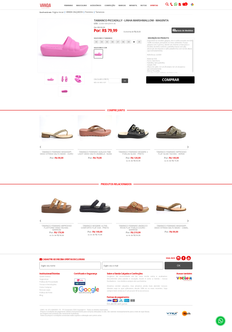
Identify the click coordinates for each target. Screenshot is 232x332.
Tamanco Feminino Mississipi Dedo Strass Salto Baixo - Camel (133, 227)
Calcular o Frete (101, 79)
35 (107, 42)
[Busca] (167, 4)
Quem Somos (44, 276)
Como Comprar (45, 287)
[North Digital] (186, 313)
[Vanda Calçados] (45, 4)
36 (112, 42)
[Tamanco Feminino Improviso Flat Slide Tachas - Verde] (133, 132)
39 (128, 42)
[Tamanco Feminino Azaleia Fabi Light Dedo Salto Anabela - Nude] (56, 132)
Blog (41, 295)
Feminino (68, 5)
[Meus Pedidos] (180, 4)
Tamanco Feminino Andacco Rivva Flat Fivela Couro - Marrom (95, 228)
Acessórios (95, 5)
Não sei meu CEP (100, 82)
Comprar (170, 79)
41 (139, 42)
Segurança (43, 279)
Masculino (81, 5)
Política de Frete (45, 292)
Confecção (110, 5)
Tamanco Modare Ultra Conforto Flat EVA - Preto (57, 227)
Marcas (122, 5)
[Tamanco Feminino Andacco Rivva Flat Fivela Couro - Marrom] (95, 206)
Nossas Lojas (44, 290)
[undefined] (65, 46)
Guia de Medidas (185, 30)
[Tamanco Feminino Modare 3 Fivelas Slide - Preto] (95, 132)
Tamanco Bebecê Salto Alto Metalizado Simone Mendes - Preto (171, 228)
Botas (144, 5)
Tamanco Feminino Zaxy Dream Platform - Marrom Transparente (171, 154)
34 (102, 42)
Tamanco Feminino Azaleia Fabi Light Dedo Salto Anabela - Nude (57, 153)
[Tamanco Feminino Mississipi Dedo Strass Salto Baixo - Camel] (133, 206)
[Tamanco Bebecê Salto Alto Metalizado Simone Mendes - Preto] (171, 206)
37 (118, 42)
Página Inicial (58, 12)
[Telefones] (171, 4)
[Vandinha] (192, 4)
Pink (98, 51)
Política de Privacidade (48, 282)
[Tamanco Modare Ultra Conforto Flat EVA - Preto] (56, 206)
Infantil (133, 5)
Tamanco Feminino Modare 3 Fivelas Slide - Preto (95, 153)
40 (134, 42)
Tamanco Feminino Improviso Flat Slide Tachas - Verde (133, 153)
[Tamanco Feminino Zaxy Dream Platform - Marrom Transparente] (171, 132)
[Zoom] (50, 79)
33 (96, 42)
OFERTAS (154, 5)
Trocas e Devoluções (48, 284)
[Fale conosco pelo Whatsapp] (176, 4)
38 (123, 42)
